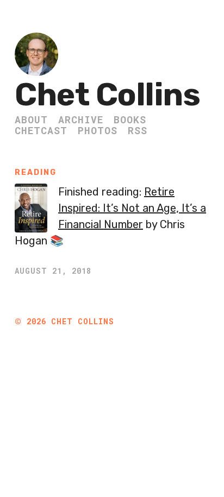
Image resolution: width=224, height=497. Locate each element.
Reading (36, 172)
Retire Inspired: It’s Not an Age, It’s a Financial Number (132, 208)
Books (130, 119)
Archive (80, 119)
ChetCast (41, 130)
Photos (97, 130)
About (31, 119)
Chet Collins (107, 95)
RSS (137, 130)
